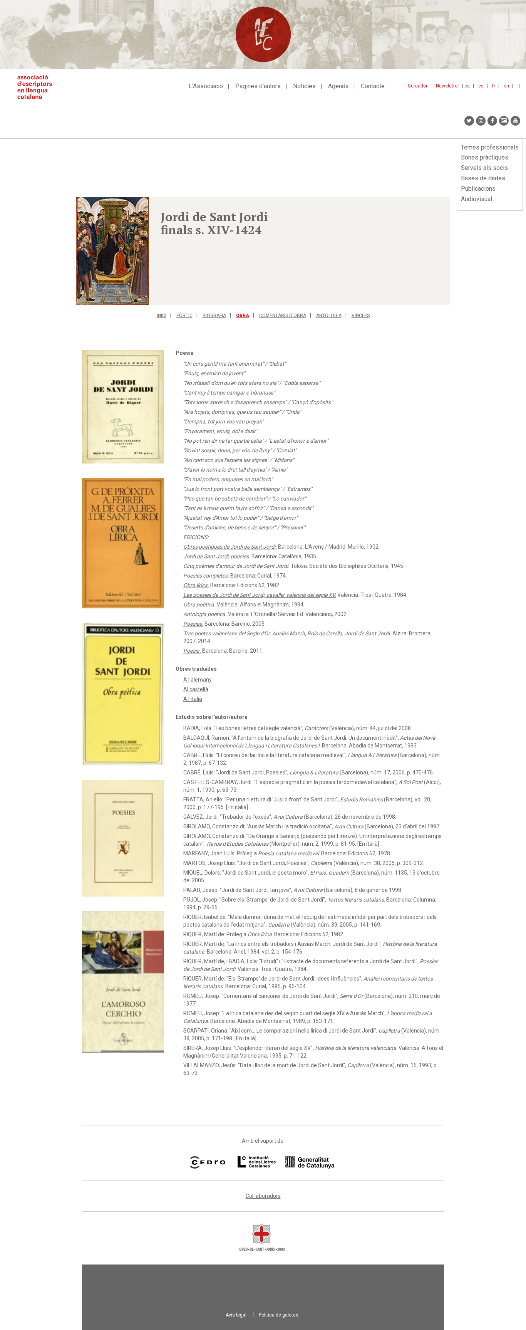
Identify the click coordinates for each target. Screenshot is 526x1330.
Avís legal (236, 1315)
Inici (161, 315)
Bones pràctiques (484, 157)
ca (467, 86)
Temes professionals (490, 147)
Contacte (373, 86)
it (519, 86)
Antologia (329, 315)
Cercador (417, 86)
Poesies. (193, 624)
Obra (242, 315)
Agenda (338, 86)
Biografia (214, 315)
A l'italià (192, 699)
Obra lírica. (196, 585)
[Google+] (504, 121)
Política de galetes (278, 1315)
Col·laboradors (263, 1196)
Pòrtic (184, 315)
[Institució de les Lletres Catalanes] (286, 1162)
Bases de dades (483, 178)
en (506, 86)
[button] (112, 251)
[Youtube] (515, 121)
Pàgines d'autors (258, 86)
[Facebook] (492, 121)
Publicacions (478, 188)
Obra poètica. (199, 604)
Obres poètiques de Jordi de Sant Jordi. (230, 547)
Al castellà (195, 689)
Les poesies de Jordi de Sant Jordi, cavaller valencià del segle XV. (259, 595)
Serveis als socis (484, 167)
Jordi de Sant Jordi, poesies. (216, 556)
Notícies (304, 86)
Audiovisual (476, 199)
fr (493, 86)
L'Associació (206, 86)
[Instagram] (481, 121)
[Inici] (37, 87)
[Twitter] (469, 121)
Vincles (361, 315)
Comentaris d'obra (282, 315)
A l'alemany (197, 680)
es (481, 86)
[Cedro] (207, 1162)
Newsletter (447, 86)
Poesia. (192, 651)
